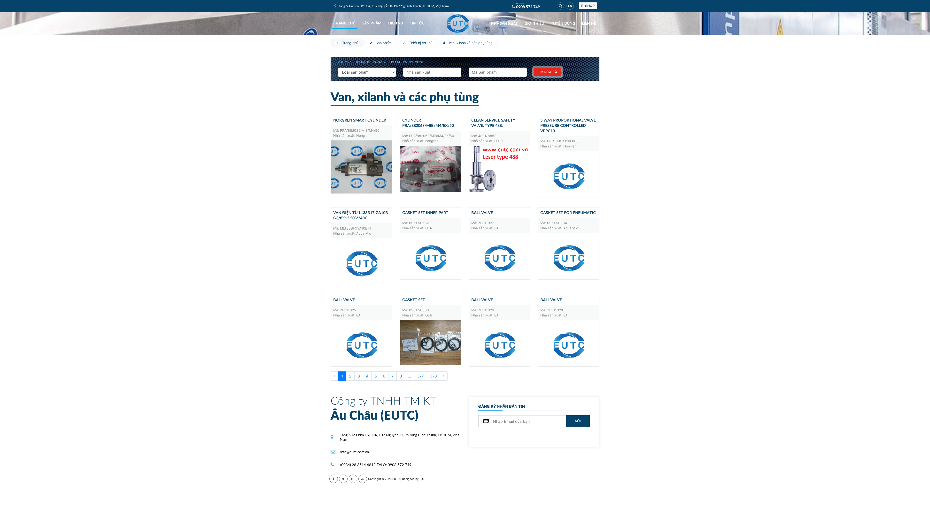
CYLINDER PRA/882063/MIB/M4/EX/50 (428, 123)
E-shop (588, 6)
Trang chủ (345, 23)
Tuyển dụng (563, 23)
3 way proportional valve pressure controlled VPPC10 (568, 125)
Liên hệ (589, 23)
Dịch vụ (395, 23)
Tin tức (417, 23)
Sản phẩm (371, 23)
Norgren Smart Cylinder (359, 120)
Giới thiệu (534, 23)
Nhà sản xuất (504, 23)
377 (420, 376)
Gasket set (413, 300)
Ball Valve (482, 213)
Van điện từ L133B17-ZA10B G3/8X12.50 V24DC (360, 215)
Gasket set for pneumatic (568, 213)
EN (570, 6)
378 (433, 376)
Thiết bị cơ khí (420, 43)
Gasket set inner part (425, 213)
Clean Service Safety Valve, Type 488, (493, 123)
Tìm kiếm (544, 72)
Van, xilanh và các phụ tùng (471, 43)
